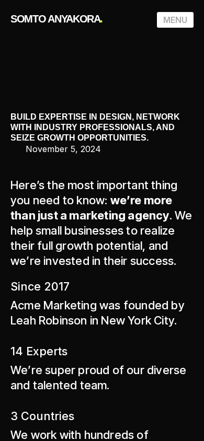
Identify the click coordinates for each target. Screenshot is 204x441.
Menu (175, 20)
